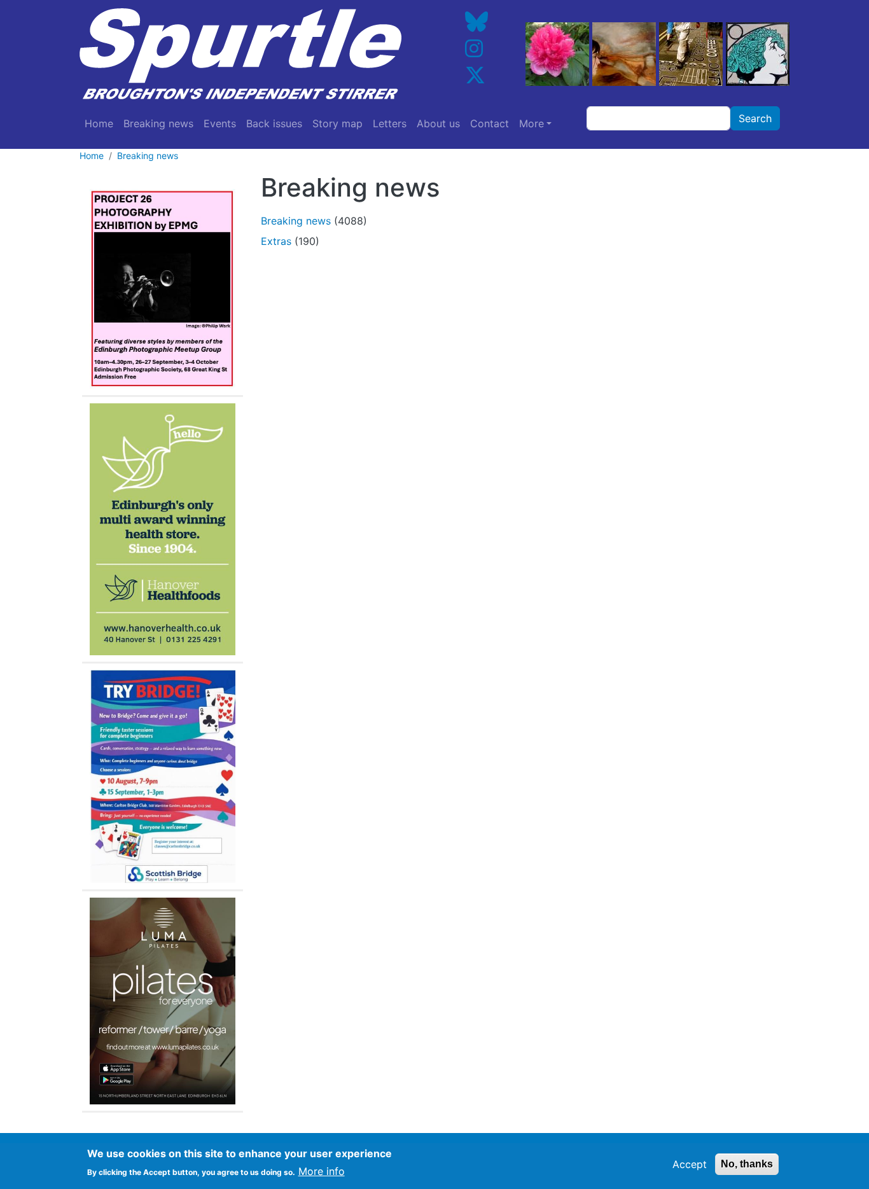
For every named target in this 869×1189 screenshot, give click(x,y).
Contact (489, 123)
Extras (276, 241)
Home (99, 123)
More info (321, 1171)
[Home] (250, 54)
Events (220, 123)
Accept (689, 1164)
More (531, 123)
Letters (390, 123)
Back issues (274, 123)
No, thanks (747, 1163)
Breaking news (158, 123)
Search (755, 118)
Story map (337, 123)
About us (438, 123)
